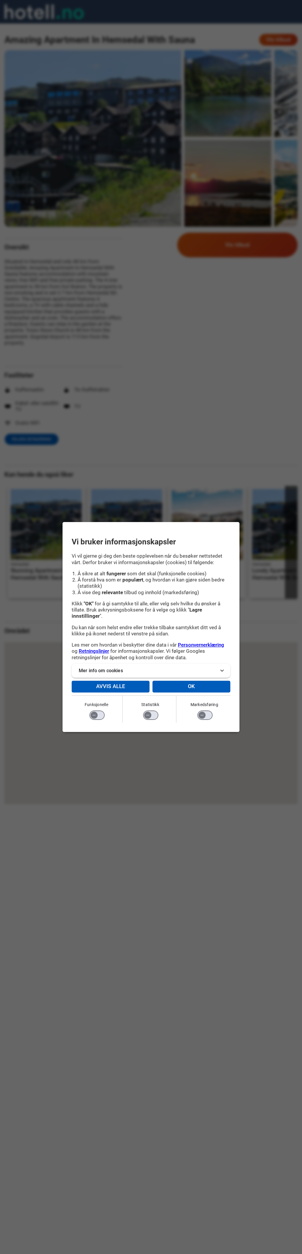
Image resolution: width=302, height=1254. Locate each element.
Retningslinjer (94, 651)
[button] (151, 671)
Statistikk (150, 704)
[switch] (97, 715)
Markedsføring (204, 704)
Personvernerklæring (201, 645)
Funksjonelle (96, 704)
